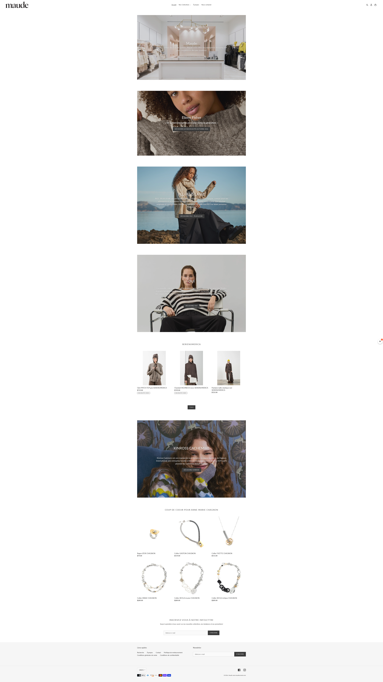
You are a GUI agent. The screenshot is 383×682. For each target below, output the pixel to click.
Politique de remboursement (173, 652)
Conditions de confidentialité (169, 655)
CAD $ (141, 670)
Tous (191, 407)
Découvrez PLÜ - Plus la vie (191, 216)
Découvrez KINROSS (191, 470)
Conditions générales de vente (147, 655)
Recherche (140, 652)
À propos (150, 652)
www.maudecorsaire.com (239, 675)
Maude (230, 675)
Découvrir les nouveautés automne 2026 (191, 129)
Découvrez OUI (192, 306)
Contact (158, 652)
